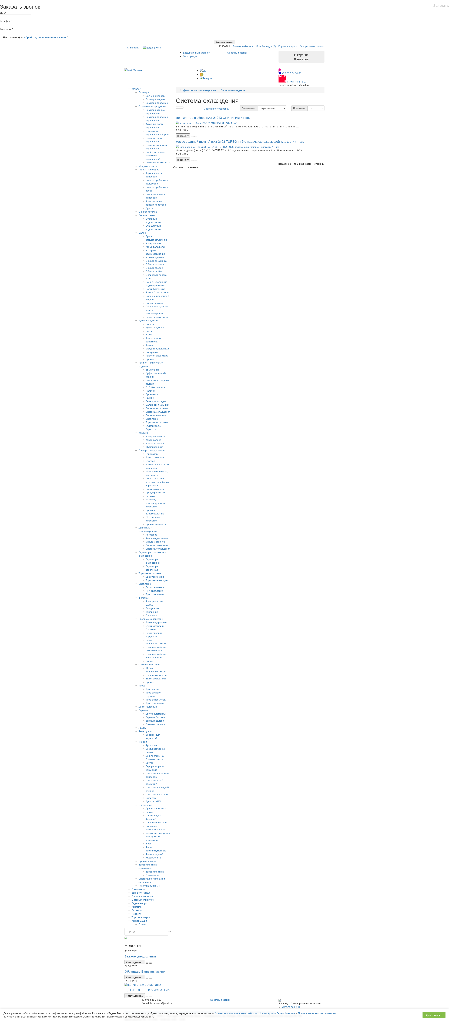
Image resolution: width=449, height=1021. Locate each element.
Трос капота (152, 689)
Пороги (150, 324)
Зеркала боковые (155, 717)
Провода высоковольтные (155, 511)
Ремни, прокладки (156, 401)
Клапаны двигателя (157, 538)
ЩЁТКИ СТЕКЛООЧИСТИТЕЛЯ (147, 989)
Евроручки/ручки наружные (155, 767)
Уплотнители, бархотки (153, 427)
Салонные (152, 615)
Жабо (149, 334)
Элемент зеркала (156, 724)
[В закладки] (192, 136)
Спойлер (151, 797)
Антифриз (151, 534)
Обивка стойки (154, 271)
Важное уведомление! (141, 956)
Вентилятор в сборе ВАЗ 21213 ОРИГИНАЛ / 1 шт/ (213, 117)
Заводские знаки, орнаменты (148, 866)
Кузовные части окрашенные (154, 125)
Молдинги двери (148, 166)
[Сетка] (181, 108)
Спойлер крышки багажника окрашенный (155, 155)
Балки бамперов (155, 95)
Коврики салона (155, 443)
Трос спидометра (156, 699)
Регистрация (190, 56)
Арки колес (152, 745)
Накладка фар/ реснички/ (154, 781)
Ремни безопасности (157, 292)
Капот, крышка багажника (154, 339)
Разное (150, 397)
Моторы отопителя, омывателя (157, 473)
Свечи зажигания (155, 489)
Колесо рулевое (155, 257)
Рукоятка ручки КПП (150, 885)
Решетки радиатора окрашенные (157, 146)
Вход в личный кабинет (196, 52)
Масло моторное (155, 541)
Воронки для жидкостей (153, 736)
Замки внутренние (156, 622)
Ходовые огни (154, 857)
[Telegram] (206, 78)
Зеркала (143, 710)
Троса (142, 685)
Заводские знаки (155, 871)
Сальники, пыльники (157, 404)
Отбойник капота (155, 387)
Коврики (143, 432)
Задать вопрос (140, 903)
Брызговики (152, 369)
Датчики (150, 496)
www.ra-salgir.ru (291, 1007)
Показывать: (299, 108)
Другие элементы (156, 713)
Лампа (149, 812)
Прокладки (152, 394)
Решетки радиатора (157, 355)
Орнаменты (152, 875)
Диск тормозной (155, 576)
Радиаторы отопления (152, 567)
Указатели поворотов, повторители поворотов (158, 836)
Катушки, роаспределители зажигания (156, 503)
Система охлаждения (158, 411)
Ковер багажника (155, 436)
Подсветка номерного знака (155, 827)
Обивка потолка (148, 211)
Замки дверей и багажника (155, 627)
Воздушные (152, 608)
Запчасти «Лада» (141, 892)
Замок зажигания (155, 457)
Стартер (150, 460)
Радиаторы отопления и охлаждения (152, 553)
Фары (149, 843)
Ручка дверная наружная (154, 634)
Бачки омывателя (156, 678)
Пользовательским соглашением (317, 1013)
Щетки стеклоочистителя (156, 669)
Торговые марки (141, 917)
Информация (139, 920)
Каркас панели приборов (154, 174)
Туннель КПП (153, 801)
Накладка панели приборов (156, 195)
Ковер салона (153, 243)
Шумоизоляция (154, 446)
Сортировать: (249, 108)
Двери (149, 331)
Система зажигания (157, 545)
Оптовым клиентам (143, 899)
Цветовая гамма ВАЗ (158, 162)
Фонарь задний (154, 854)
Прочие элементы (156, 524)
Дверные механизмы (151, 618)
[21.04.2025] (147, 978)
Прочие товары (154, 303)
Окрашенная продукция (152, 106)
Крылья (150, 345)
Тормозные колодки (157, 580)
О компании (138, 889)
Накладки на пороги (157, 794)
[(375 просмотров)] (150, 996)
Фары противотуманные (156, 848)
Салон (142, 232)
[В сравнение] (195, 136)
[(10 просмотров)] (150, 963)
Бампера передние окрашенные (157, 118)
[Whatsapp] (201, 74)
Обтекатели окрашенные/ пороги (157, 132)
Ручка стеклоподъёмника (156, 237)
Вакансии (137, 910)
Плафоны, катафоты (157, 822)
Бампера (144, 92)
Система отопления (157, 408)
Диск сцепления (155, 587)
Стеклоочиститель (156, 675)
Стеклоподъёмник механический (156, 648)
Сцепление (152, 418)
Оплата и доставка (142, 896)
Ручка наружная (155, 327)
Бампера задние (155, 99)
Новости (136, 913)
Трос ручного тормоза (153, 694)
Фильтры (144, 597)
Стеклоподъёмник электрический (156, 655)
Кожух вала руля (155, 246)
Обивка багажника (156, 260)
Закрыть (441, 5)
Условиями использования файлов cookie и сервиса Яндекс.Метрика (255, 1013)
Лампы (142, 727)
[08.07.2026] (147, 963)
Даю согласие (434, 1015)
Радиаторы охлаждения (153, 560)
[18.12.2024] (147, 996)
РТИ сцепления (154, 590)
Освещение (145, 805)
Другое (149, 208)
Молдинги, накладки (157, 348)
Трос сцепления (155, 594)
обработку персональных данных (45, 37)
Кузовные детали (148, 320)
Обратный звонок (237, 52)
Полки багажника (155, 288)
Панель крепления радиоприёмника (156, 283)
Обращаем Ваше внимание (145, 971)
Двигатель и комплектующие (148, 529)
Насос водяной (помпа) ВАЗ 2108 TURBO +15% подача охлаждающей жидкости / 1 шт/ (240, 141)
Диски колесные (148, 706)
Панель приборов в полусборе (157, 181)
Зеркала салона (155, 720)
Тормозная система (157, 422)
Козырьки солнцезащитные (155, 251)
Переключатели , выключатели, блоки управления (157, 482)
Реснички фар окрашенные (154, 139)
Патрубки (151, 390)
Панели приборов (149, 169)
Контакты (137, 906)
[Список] (178, 108)
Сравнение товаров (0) (217, 108)
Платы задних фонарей (154, 817)
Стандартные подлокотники (153, 227)
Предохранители (155, 492)
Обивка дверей (154, 267)
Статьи (142, 924)
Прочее (150, 359)
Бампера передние (157, 102)
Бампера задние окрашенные (155, 111)
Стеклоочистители (149, 664)
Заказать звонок (224, 42)
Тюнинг (143, 741)
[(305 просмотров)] (150, 978)
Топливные (152, 611)
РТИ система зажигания (153, 518)
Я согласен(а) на (35, 37)
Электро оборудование (152, 450)
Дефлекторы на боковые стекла (155, 757)
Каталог (136, 88)
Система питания (156, 415)
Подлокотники (147, 215)
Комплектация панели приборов (156, 202)
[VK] (203, 70)
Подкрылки (152, 352)
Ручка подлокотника (157, 317)
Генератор (152, 453)
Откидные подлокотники (153, 220)
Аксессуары (145, 731)
